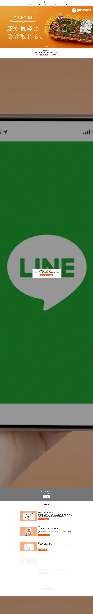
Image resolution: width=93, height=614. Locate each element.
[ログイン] (88, 1)
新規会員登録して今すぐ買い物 (46, 275)
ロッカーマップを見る (43, 519)
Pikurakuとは (31, 4)
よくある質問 (65, 4)
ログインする (46, 496)
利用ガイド (45, 4)
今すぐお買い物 (38, 4)
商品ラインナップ (58, 4)
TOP (26, 4)
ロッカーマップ (50, 4)
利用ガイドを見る (43, 549)
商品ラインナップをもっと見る (46, 588)
